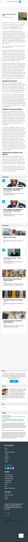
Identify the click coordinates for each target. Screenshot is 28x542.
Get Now (3, 399)
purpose (4, 407)
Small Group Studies (9, 478)
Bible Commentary (9, 474)
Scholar (6, 498)
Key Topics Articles (9, 476)
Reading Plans (8, 482)
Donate (3, 7)
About (3, 4)
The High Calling (8, 480)
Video (6, 484)
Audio (6, 486)
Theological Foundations (10, 452)
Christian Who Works (9, 495)
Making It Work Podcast (10, 488)
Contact (6, 459)
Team (6, 450)
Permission (7, 417)
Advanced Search (7, 465)
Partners (6, 454)
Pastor (6, 497)
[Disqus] (14, 352)
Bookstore (7, 457)
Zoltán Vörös (23, 416)
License (6, 456)
